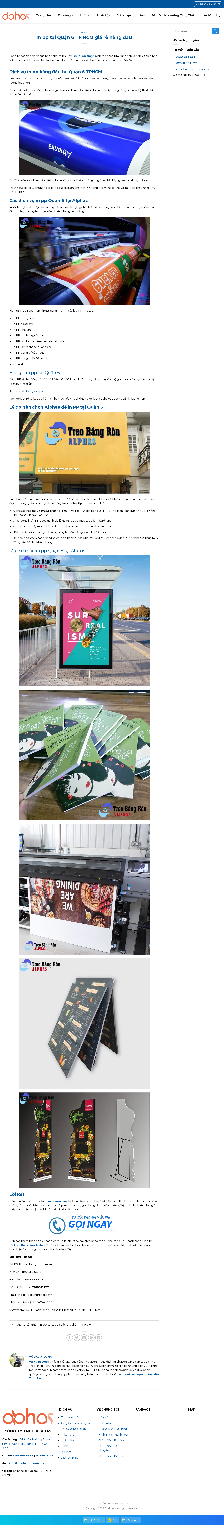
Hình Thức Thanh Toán (113, 1434)
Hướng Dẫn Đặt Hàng (112, 1428)
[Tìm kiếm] (218, 15)
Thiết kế (102, 15)
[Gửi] (215, 31)
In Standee (68, 1440)
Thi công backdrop (73, 1428)
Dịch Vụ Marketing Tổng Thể (173, 15)
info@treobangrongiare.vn (193, 69)
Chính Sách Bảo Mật (111, 1440)
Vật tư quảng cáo (130, 15)
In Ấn (83, 15)
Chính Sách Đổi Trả (110, 1456)
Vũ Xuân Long (39, 1361)
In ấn (84, 32)
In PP (64, 1446)
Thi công (64, 15)
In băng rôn (68, 1434)
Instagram (138, 1374)
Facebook (124, 1374)
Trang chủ (43, 15)
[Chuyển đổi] (12, 1324)
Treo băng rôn (70, 1417)
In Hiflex (66, 1452)
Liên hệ (206, 15)
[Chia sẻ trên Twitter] (77, 1337)
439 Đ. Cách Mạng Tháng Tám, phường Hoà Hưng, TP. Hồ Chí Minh (26, 1443)
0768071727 (44, 1455)
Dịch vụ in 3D (69, 1457)
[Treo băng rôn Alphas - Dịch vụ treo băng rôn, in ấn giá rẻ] (15, 15)
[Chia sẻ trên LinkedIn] (98, 1337)
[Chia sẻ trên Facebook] (69, 1337)
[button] (207, 4)
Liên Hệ (103, 1417)
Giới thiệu (104, 1423)
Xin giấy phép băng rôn (76, 1423)
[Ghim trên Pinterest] (91, 1337)
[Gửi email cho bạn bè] (84, 1337)
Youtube (35, 1378)
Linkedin (152, 1374)
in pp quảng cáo (56, 1201)
